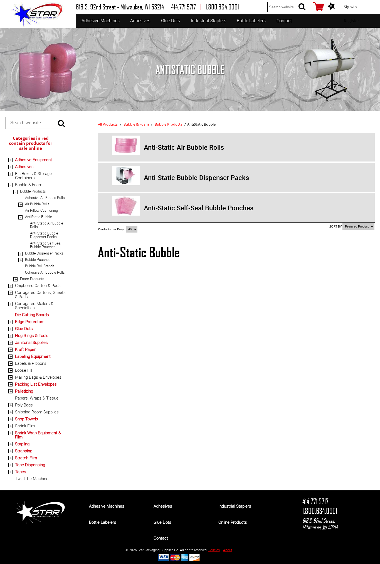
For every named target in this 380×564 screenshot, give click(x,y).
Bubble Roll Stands (40, 265)
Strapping (23, 450)
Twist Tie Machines (33, 478)
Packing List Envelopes (36, 384)
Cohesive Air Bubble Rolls (45, 272)
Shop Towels (26, 418)
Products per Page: (112, 229)
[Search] (302, 7)
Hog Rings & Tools (31, 335)
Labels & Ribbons (30, 363)
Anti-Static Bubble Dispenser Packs (44, 235)
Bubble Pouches (38, 259)
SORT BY (335, 226)
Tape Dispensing (30, 464)
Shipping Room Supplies (37, 412)
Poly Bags (24, 405)
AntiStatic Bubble (38, 216)
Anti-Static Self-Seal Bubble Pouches (45, 245)
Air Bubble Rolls (37, 203)
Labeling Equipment (33, 356)
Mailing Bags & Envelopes (38, 377)
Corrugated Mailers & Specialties (34, 305)
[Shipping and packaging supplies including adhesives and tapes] (40, 523)
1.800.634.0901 (319, 510)
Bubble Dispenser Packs (44, 253)
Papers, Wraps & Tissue (36, 398)
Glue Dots (170, 21)
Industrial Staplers (208, 21)
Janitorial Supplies (31, 342)
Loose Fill (23, 370)
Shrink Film (25, 425)
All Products (108, 124)
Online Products (232, 522)
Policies (214, 550)
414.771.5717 (315, 501)
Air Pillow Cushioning (41, 210)
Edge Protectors (30, 321)
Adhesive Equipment (33, 159)
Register (351, 20)
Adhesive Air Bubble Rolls (45, 197)
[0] (318, 6)
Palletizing (24, 391)
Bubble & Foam (28, 184)
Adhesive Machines (101, 21)
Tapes (20, 471)
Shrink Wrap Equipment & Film (38, 435)
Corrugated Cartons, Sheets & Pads (40, 294)
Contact (284, 21)
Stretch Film (26, 457)
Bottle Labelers (251, 21)
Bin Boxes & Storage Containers (33, 175)
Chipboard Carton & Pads (38, 285)
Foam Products (32, 278)
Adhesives (140, 21)
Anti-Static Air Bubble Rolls (46, 225)
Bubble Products (33, 191)
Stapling (22, 443)
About (227, 550)
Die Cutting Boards (32, 314)
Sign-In (350, 6)
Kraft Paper (25, 349)
